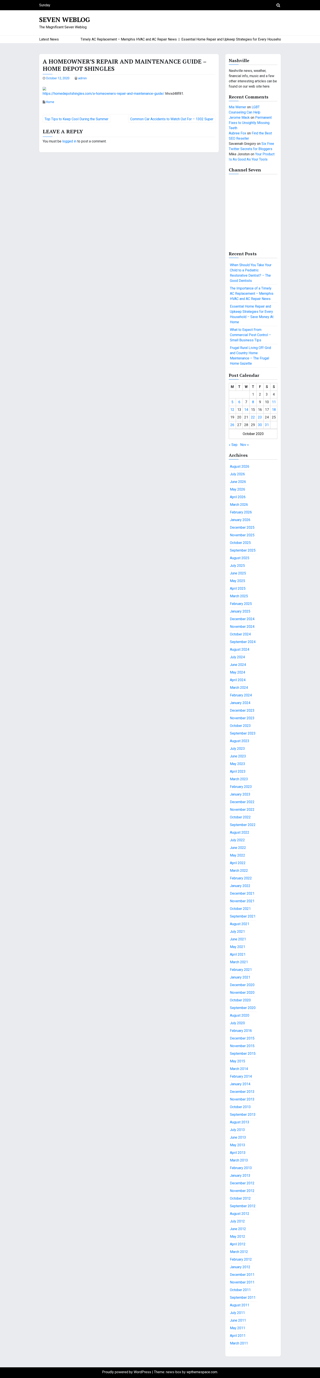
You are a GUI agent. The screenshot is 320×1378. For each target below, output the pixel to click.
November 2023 (242, 718)
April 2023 (238, 771)
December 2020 (242, 985)
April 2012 (238, 1244)
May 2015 (237, 1061)
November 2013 (242, 1099)
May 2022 (237, 855)
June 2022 (238, 848)
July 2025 (237, 566)
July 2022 (237, 840)
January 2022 (240, 886)
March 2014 (239, 1069)
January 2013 (240, 1175)
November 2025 (242, 535)
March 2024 (239, 688)
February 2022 (241, 878)
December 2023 (242, 710)
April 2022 (238, 863)
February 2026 (241, 512)
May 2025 (237, 581)
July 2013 (237, 1130)
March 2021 (239, 962)
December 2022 (242, 802)
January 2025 (240, 611)
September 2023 (243, 733)
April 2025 (238, 588)
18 (274, 410)
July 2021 (237, 931)
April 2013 (238, 1153)
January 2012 (240, 1267)
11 (274, 402)
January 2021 (240, 977)
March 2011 (239, 1343)
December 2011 (242, 1275)
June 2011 (238, 1320)
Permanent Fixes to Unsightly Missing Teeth (250, 122)
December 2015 (242, 1038)
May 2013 (237, 1145)
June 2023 (238, 756)
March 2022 (239, 870)
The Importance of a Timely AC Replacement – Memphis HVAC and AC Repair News (251, 293)
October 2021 (240, 909)
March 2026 (239, 505)
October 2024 (240, 634)
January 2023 (240, 794)
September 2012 (243, 1206)
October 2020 (240, 1000)
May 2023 (237, 764)
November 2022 (242, 810)
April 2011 (238, 1336)
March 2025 (239, 596)
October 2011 (240, 1290)
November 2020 (242, 992)
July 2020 (237, 1023)
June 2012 (238, 1229)
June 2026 (238, 482)
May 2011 (237, 1328)
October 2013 (240, 1107)
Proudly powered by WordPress (127, 1372)
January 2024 (240, 703)
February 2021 (241, 970)
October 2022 (240, 817)
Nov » (244, 445)
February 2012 (241, 1259)
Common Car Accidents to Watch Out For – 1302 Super (171, 119)
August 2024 (239, 649)
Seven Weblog (64, 19)
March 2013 (239, 1160)
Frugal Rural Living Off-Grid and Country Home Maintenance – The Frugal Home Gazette (250, 356)
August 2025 (239, 558)
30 (260, 425)
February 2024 (241, 695)
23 (260, 417)
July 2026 (237, 474)
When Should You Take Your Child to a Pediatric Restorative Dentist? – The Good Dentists (250, 273)
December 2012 (242, 1183)
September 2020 (243, 1008)
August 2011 (239, 1305)
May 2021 (237, 947)
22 (253, 417)
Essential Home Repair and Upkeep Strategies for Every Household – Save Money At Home (251, 314)
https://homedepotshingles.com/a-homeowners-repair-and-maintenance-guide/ (103, 93)
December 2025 (242, 527)
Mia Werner (237, 107)
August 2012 (239, 1214)
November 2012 (242, 1191)
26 (232, 425)
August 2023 (239, 741)
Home (50, 102)
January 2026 (240, 520)
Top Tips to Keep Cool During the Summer (76, 119)
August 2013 (239, 1122)
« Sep (233, 445)
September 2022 (243, 825)
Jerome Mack (239, 117)
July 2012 (237, 1221)
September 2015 (243, 1053)
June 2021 (238, 939)
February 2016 (241, 1031)
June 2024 (238, 665)
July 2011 (237, 1313)
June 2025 (238, 573)
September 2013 (243, 1114)
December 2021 (242, 893)
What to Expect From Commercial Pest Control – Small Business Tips (250, 335)
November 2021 (242, 901)
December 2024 (242, 619)
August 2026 (239, 466)
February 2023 (241, 787)
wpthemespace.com (202, 1372)
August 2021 (239, 924)
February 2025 (241, 604)
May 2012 (237, 1236)
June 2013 (238, 1137)
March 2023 (239, 779)
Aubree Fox (237, 133)
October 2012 (240, 1198)
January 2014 (240, 1084)
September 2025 (243, 550)
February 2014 (241, 1076)
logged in (69, 141)
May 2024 (237, 672)
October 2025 (240, 543)
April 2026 (238, 497)
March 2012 (239, 1252)
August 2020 (239, 1015)
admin (82, 78)
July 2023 (237, 749)
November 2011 (242, 1282)
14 (246, 410)
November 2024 (242, 627)
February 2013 (241, 1168)
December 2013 (242, 1092)
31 (267, 425)
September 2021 (243, 916)
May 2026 (237, 489)
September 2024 (243, 642)
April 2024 (238, 680)
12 (232, 410)
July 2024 (237, 657)
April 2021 (238, 954)
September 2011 (243, 1297)
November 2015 (242, 1046)
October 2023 (240, 726)
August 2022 (239, 832)
